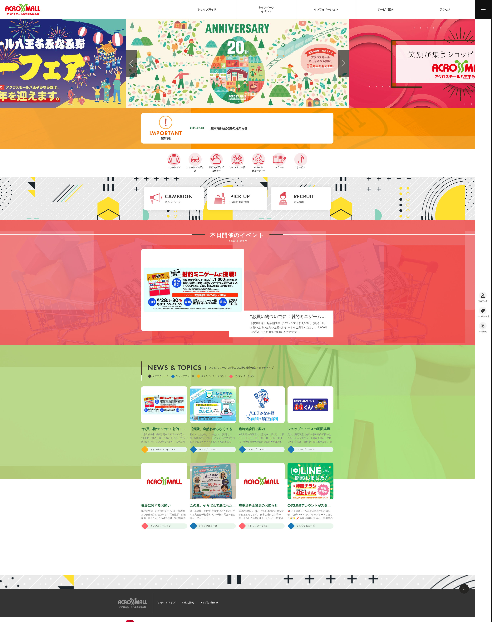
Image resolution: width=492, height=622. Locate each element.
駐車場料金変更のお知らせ (229, 128)
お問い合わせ (210, 602)
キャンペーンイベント (266, 9)
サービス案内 (385, 9)
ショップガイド (207, 9)
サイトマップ (167, 602)
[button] (233, 105)
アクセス (445, 9)
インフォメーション (326, 9)
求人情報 (189, 602)
